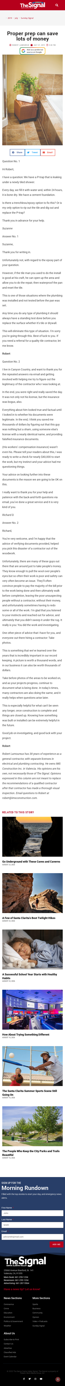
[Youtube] (41, 1379)
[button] (8, 5)
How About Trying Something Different (26, 1034)
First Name (7, 1208)
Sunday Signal (27, 18)
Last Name (7, 1219)
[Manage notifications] (57, 1379)
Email (4, 1231)
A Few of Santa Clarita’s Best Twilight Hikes (29, 918)
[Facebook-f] (24, 1379)
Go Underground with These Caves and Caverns (31, 861)
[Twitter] (30, 1379)
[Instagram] (35, 1379)
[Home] (4, 18)
